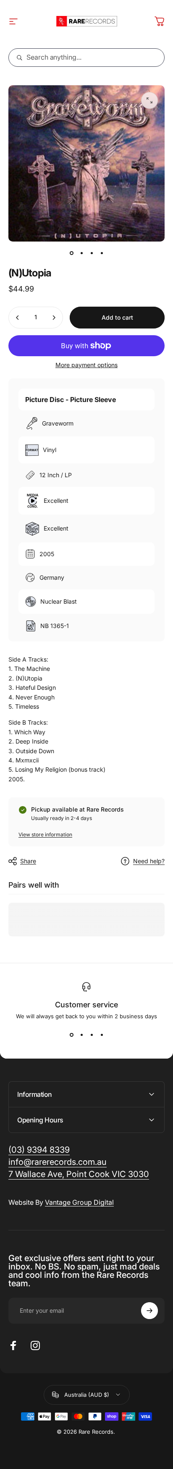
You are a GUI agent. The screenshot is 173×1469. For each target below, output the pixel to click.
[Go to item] (71, 253)
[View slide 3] (91, 1035)
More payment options (86, 364)
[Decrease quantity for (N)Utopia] (17, 317)
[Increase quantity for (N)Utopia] (54, 317)
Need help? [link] (149, 861)
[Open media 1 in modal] (149, 100)
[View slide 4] (102, 1035)
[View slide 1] (71, 1035)
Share (28, 861)
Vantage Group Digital (79, 1202)
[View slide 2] (81, 1035)
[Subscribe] (149, 1310)
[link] (78, 1174)
